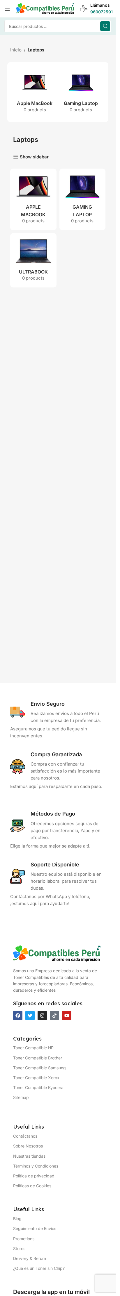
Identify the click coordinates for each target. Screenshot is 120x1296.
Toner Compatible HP (33, 1047)
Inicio (16, 50)
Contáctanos (25, 1136)
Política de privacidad (33, 1175)
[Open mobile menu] (7, 9)
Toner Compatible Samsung (39, 1067)
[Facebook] (17, 1015)
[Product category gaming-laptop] (81, 92)
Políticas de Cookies (32, 1185)
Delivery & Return (29, 1258)
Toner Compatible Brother (37, 1057)
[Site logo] (45, 8)
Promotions (23, 1238)
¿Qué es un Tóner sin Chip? (39, 1268)
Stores (19, 1248)
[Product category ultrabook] (33, 260)
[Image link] (56, 953)
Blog (17, 1218)
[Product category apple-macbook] (35, 92)
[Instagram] (42, 1015)
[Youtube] (66, 1015)
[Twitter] (30, 1015)
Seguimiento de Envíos (34, 1228)
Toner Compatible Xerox (36, 1077)
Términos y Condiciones (35, 1165)
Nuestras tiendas (29, 1156)
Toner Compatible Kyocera (38, 1087)
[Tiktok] (54, 1015)
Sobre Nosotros (28, 1145)
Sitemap (21, 1097)
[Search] (105, 26)
